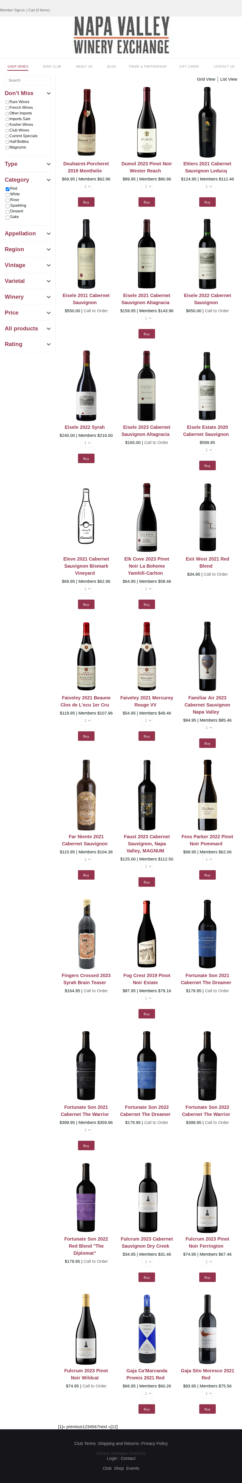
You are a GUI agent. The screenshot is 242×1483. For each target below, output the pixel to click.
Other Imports (20, 113)
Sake (14, 217)
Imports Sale (19, 119)
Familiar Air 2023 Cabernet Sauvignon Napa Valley (207, 705)
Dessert (16, 211)
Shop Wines (17, 66)
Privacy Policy (154, 1443)
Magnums (17, 147)
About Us (84, 66)
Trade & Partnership (148, 66)
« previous (72, 1426)
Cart (31, 10)
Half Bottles (19, 142)
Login (112, 1458)
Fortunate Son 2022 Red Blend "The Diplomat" (86, 1246)
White (15, 194)
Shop (119, 1468)
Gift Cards (189, 66)
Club (107, 1468)
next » (105, 1426)
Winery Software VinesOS (121, 1453)
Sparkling (18, 205)
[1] (60, 1426)
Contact (128, 1458)
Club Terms (85, 1443)
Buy (86, 202)
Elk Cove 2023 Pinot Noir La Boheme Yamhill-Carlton (146, 566)
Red (13, 188)
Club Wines (19, 130)
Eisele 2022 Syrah (85, 427)
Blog (111, 66)
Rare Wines (19, 102)
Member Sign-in (12, 10)
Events (132, 1468)
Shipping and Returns (118, 1443)
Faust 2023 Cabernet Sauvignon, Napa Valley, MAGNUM (147, 843)
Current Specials (23, 136)
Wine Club (52, 66)
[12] (114, 1426)
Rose (14, 200)
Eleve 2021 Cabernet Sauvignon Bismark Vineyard (86, 566)
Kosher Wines (21, 125)
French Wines (21, 107)
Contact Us (224, 66)
